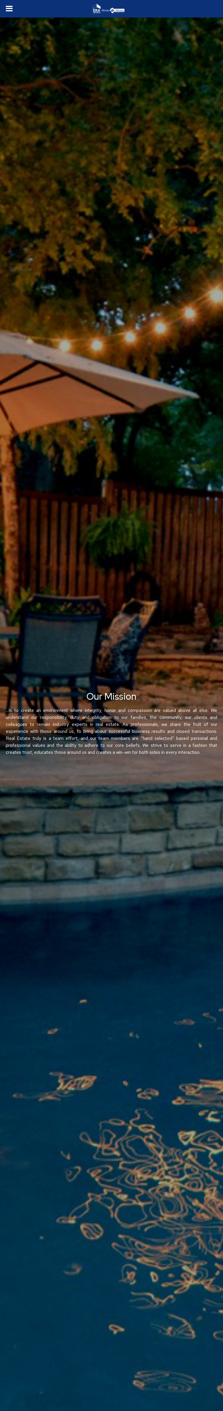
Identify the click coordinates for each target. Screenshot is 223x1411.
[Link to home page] (112, 8)
